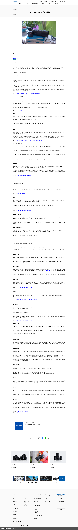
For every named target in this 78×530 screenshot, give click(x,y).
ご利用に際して (15, 528)
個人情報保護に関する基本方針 (31, 528)
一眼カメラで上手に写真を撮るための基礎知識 (24, 210)
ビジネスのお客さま (51, 1)
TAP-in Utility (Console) (17, 521)
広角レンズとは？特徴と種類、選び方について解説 (24, 287)
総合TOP (41, 1)
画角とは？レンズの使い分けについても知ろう (24, 125)
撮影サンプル (36, 501)
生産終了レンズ (15, 504)
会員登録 (56, 3)
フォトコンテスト (36, 495)
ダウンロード (47, 497)
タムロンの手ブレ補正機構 (21, 193)
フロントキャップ (15, 511)
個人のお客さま (45, 1)
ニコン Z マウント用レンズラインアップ (23, 414)
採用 (60, 1)
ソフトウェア (15, 518)
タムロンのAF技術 (19, 110)
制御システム (25, 499)
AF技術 (25, 498)
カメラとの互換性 (47, 495)
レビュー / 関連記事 (36, 500)
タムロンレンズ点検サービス (38, 515)
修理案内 (43, 3)
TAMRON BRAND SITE (38, 505)
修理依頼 (35, 511)
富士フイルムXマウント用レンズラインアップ (23, 412)
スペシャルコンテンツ (35, 3)
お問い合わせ (47, 500)
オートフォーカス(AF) (16, 58)
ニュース (26, 3)
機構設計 (25, 504)
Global (64, 1)
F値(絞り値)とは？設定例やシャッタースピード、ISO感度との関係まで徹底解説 (28, 93)
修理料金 (35, 512)
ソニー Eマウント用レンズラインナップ (23, 411)
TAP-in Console (15, 508)
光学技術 (25, 502)
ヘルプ (46, 498)
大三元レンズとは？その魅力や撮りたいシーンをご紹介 (25, 335)
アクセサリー (15, 507)
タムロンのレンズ (47, 270)
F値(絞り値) (14, 56)
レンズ (20, 3)
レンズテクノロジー (27, 496)
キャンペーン (36, 497)
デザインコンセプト (37, 507)
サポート (50, 3)
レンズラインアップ (15, 495)
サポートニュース (47, 501)
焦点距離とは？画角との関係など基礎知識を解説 (24, 175)
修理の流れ (35, 514)
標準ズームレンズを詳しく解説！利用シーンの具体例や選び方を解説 (27, 299)
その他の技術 (25, 505)
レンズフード (14, 514)
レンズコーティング (26, 501)
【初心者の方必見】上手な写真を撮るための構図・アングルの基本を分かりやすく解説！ (30, 140)
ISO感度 (14, 55)
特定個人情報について (22, 528)
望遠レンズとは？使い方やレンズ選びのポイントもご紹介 (25, 320)
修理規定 (35, 518)
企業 (55, 1)
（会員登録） (37, 498)
